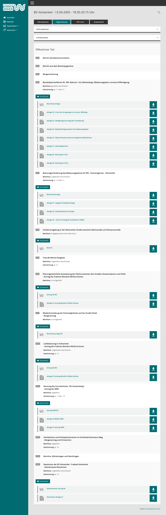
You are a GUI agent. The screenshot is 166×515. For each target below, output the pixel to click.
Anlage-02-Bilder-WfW (55, 419)
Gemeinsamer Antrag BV (56, 489)
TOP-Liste (80, 22)
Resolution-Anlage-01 (55, 497)
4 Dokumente (42, 37)
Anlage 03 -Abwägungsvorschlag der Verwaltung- (65, 121)
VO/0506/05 (44, 481)
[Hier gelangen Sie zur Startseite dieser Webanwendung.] (14, 7)
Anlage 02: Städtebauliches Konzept (60, 211)
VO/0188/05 (44, 187)
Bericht (49, 248)
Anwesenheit (99, 22)
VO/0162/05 (44, 403)
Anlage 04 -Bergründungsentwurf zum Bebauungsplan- (68, 129)
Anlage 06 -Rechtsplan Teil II (57, 163)
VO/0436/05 (44, 360)
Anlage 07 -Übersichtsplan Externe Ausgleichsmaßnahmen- (69, 138)
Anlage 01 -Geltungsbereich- (57, 146)
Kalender (10, 22)
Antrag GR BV (52, 295)
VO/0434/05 (44, 287)
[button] (14, 26)
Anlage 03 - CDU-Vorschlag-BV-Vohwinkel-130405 (65, 220)
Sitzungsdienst (153, 509)
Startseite (10, 17)
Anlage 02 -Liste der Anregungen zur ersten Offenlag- (67, 112)
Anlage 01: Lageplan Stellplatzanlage (61, 203)
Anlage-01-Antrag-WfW (55, 427)
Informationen (43, 22)
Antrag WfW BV (52, 410)
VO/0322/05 (44, 96)
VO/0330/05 (44, 240)
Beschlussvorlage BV (55, 334)
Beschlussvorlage (53, 104)
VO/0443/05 (44, 326)
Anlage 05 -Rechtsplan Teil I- (57, 155)
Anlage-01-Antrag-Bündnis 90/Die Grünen (62, 303)
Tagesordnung (61, 22)
